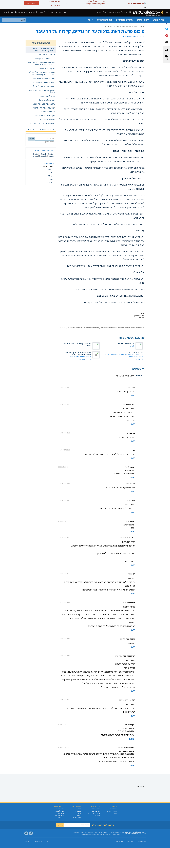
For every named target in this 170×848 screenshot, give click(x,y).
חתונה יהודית (77, 811)
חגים (79, 809)
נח (51, 173)
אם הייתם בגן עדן (135, 352)
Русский (51, 156)
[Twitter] (26, 833)
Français (35, 156)
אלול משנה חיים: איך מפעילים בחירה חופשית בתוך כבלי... (78, 353)
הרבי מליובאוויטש (59, 811)
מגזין (115, 813)
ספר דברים (114, 26)
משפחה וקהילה (104, 19)
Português (43, 156)
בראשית (49, 170)
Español (50, 154)
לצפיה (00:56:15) (85, 359)
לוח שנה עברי (95, 811)
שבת (79, 813)
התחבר (61, 12)
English (43, 154)
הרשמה (97, 815)
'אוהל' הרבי (61, 813)
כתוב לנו (27, 841)
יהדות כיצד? (158, 19)
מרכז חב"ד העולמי (78, 832)
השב (133, 395)
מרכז (135, 841)
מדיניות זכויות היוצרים (76, 328)
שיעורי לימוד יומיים (94, 813)
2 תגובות (131, 346)
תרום (12, 12)
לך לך (50, 176)
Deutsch (36, 154)
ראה (105, 26)
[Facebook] (31, 833)
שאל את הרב (43, 12)
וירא (51, 179)
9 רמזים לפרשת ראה (125, 343)
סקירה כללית (60, 809)
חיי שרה (49, 182)
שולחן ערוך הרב (60, 815)
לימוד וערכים (143, 19)
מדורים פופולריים (124, 19)
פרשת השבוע (139, 26)
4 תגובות (139, 359)
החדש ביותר (129, 376)
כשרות (79, 815)
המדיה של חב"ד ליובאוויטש (124, 841)
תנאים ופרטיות (37, 841)
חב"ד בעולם (61, 817)
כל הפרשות (126, 26)
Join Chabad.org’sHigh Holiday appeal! (95, 2)
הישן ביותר (120, 376)
